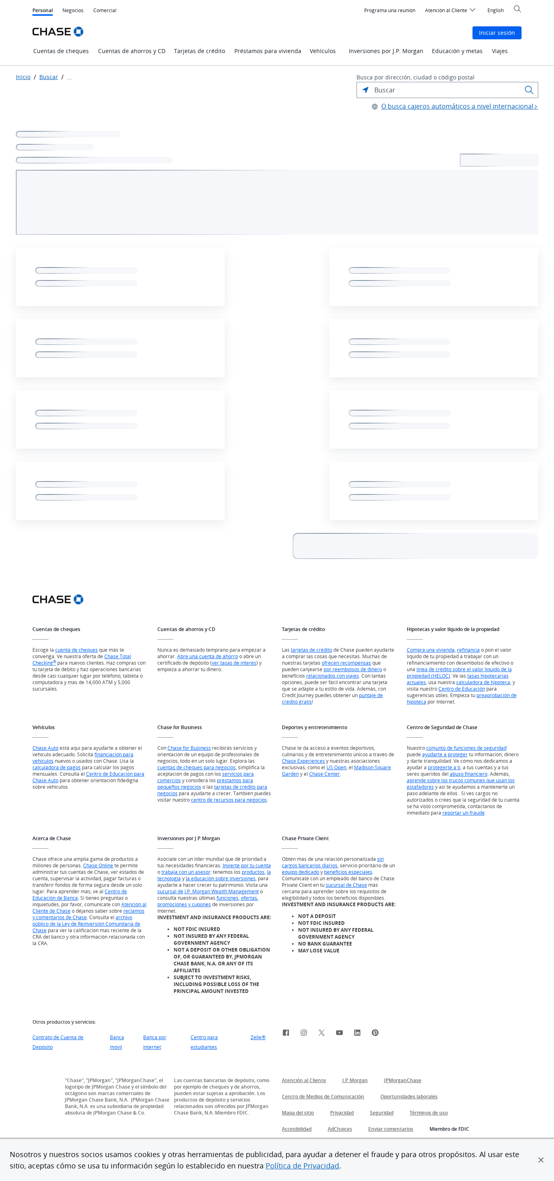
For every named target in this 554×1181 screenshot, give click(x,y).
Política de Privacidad (302, 1165)
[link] (286, 1034)
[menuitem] (389, 10)
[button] (541, 1160)
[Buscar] (529, 90)
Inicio (23, 77)
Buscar (48, 77)
